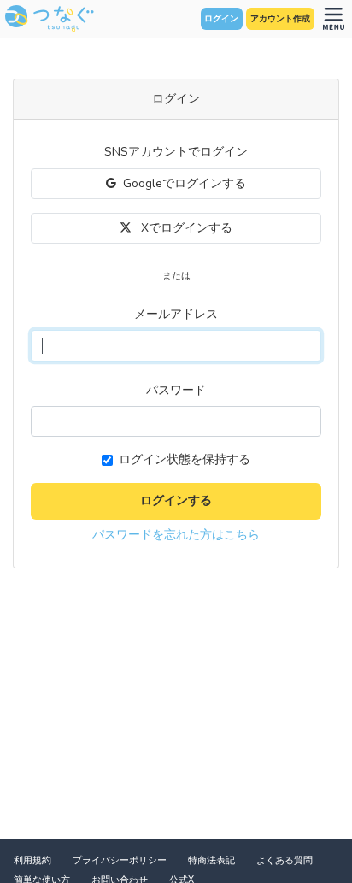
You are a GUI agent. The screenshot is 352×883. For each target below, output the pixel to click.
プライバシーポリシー (120, 860)
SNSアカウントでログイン (176, 152)
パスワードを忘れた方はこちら (176, 535)
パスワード (176, 390)
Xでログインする (185, 228)
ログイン (221, 19)
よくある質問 (284, 860)
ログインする (176, 500)
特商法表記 (211, 860)
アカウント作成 (280, 19)
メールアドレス (176, 314)
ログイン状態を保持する (184, 459)
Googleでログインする (184, 183)
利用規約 (32, 860)
